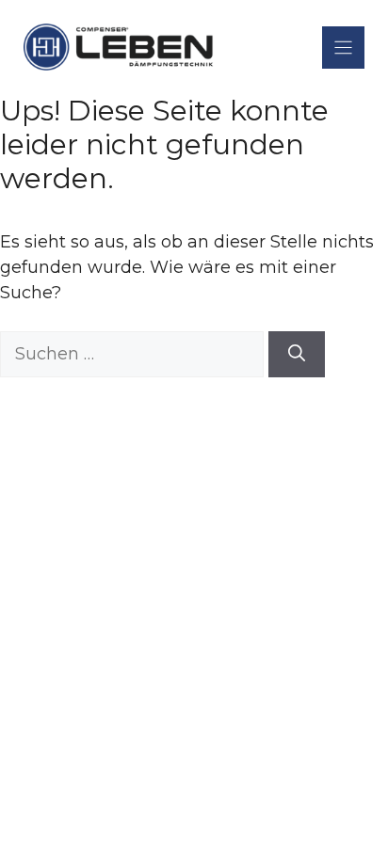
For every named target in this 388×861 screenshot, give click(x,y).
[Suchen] (296, 354)
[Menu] (343, 47)
